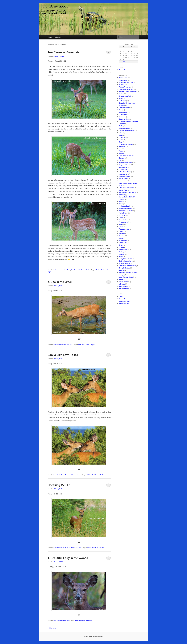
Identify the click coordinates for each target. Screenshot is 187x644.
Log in (121, 296)
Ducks (121, 140)
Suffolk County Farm (126, 261)
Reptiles (121, 236)
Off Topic (122, 215)
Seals (121, 238)
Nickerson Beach (124, 206)
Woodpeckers (123, 286)
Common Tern (124, 119)
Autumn (121, 85)
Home (50, 37)
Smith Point (123, 243)
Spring (121, 252)
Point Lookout (124, 229)
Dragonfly (122, 137)
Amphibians (123, 80)
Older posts (52, 628)
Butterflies (122, 101)
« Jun (123, 62)
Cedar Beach (123, 112)
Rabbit (121, 231)
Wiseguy (122, 284)
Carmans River (124, 107)
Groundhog (123, 169)
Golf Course (123, 167)
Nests (121, 204)
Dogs (121, 135)
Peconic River (123, 220)
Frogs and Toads (124, 165)
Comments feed (124, 301)
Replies (92, 345)
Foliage (121, 153)
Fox (120, 160)
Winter (121, 279)
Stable (121, 256)
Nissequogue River (125, 208)
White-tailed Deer (101, 270)
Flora (121, 151)
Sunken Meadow (124, 263)
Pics (72, 270)
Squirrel (121, 254)
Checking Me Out (59, 485)
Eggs (121, 142)
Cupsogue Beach (124, 128)
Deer (68, 270)
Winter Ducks (123, 282)
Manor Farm (123, 190)
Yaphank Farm (124, 288)
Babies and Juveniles (60, 270)
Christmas (122, 117)
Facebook (122, 146)
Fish (120, 149)
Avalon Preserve (124, 87)
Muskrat (121, 201)
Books (121, 98)
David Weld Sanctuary (126, 130)
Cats (120, 110)
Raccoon (122, 233)
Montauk (122, 195)
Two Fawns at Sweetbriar (64, 52)
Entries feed (123, 299)
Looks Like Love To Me (63, 355)
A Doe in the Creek (60, 282)
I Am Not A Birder (125, 172)
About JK (58, 37)
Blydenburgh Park (125, 96)
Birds (121, 94)
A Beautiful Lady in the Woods (68, 558)
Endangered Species (126, 144)
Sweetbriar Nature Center (82, 270)
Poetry (121, 227)
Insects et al (123, 174)
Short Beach (123, 240)
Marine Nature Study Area (127, 192)
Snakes (121, 247)
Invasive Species (124, 176)
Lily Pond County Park (126, 188)
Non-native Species (125, 211)
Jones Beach (123, 179)
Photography (123, 222)
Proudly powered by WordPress (93, 636)
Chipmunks (123, 114)
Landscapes (123, 181)
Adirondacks (123, 78)
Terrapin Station (124, 268)
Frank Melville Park (63, 345)
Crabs (121, 126)
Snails (121, 245)
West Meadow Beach (75, 475)
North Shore (61, 475)
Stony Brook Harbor (125, 259)
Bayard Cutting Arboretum (128, 91)
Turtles (121, 270)
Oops (121, 217)
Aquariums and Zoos (126, 82)
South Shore (123, 250)
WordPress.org (124, 303)
